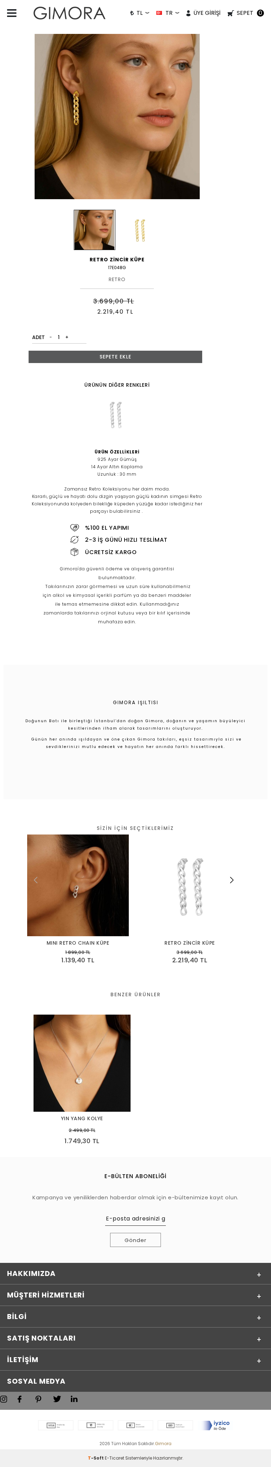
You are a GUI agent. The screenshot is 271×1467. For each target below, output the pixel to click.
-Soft (96, 1458)
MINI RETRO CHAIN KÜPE (78, 943)
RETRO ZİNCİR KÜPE (189, 943)
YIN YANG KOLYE (82, 1118)
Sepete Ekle (115, 356)
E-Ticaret (114, 1458)
